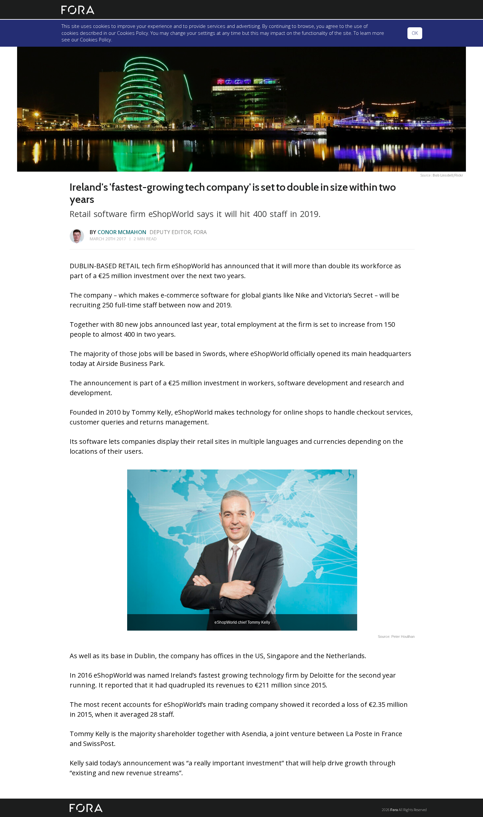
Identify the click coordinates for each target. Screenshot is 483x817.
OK (415, 33)
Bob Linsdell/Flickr (448, 175)
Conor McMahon (122, 232)
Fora (394, 809)
